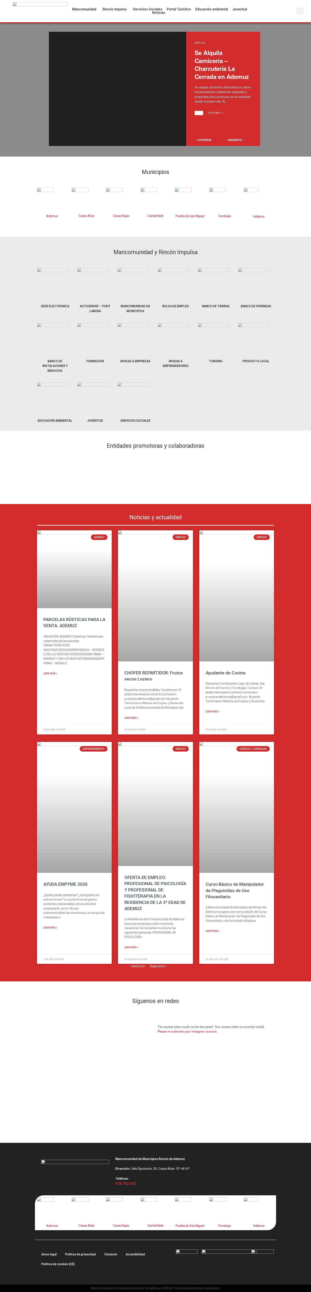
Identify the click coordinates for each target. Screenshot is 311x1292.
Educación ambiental (211, 9)
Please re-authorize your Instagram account (187, 1031)
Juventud (239, 9)
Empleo (200, 42)
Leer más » (50, 673)
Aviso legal (49, 1254)
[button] (85, 9)
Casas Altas (87, 216)
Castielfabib (155, 216)
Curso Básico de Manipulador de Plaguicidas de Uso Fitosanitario (235, 890)
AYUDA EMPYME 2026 (65, 884)
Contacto (110, 1254)
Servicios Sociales (147, 9)
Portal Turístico (179, 9)
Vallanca (258, 216)
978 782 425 (125, 1184)
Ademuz (52, 216)
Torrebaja (224, 216)
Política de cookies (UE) (58, 1264)
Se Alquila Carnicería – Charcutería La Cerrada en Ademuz (222, 64)
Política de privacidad (80, 1254)
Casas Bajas (121, 216)
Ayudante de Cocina (225, 672)
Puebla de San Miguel (190, 216)
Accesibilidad (135, 1254)
